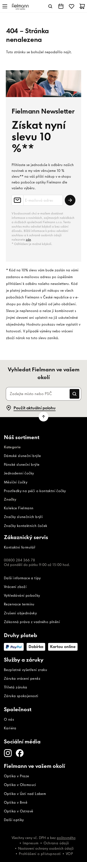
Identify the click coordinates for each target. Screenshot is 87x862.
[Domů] (20, 6)
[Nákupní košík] (82, 6)
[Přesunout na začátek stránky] (43, 416)
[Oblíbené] (71, 6)
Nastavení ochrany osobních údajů (46, 848)
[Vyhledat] (50, 6)
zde (28, 239)
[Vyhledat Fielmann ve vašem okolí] (61, 6)
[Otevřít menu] (5, 6)
